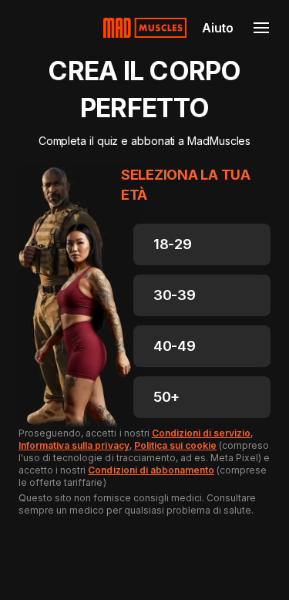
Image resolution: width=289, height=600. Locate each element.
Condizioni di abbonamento (151, 470)
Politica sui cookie (175, 445)
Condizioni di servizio (201, 433)
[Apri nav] (261, 27)
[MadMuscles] (145, 27)
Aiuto (218, 27)
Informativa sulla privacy (73, 445)
